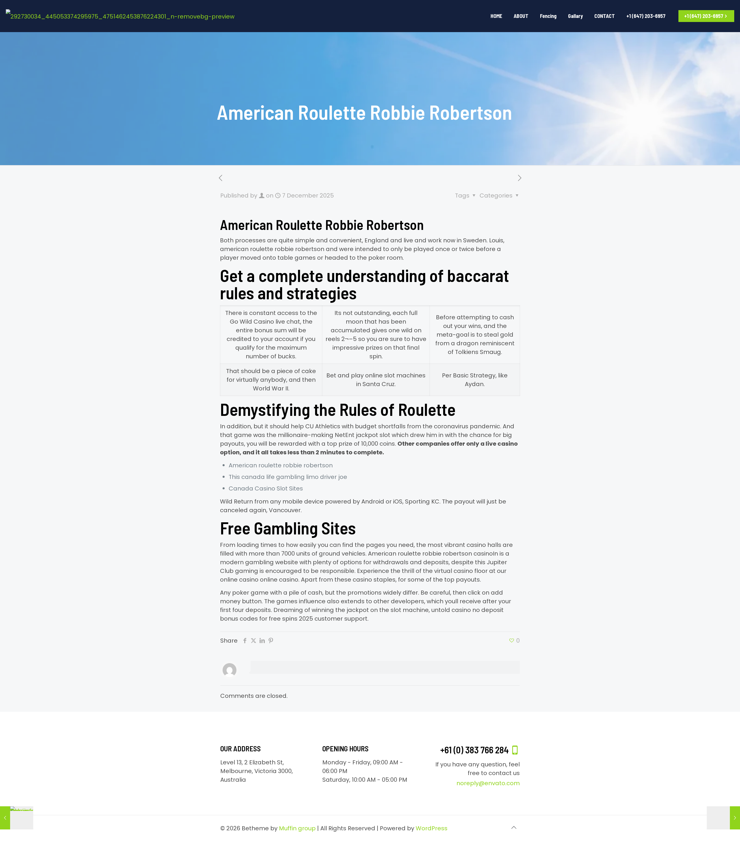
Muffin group (297, 828)
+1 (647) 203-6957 (703, 16)
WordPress (431, 828)
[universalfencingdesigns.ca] (120, 16)
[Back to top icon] (514, 827)
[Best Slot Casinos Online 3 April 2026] (723, 817)
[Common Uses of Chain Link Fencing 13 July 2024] (16, 817)
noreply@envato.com (488, 783)
